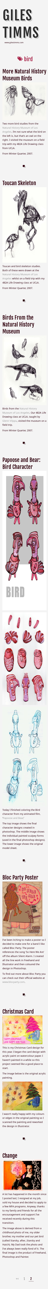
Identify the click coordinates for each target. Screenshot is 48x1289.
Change (9, 1155)
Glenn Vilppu (9, 420)
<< (17, 1279)
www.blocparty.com (13, 982)
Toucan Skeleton (19, 183)
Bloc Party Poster (20, 877)
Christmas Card (18, 1011)
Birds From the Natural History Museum (18, 324)
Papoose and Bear (13, 818)
